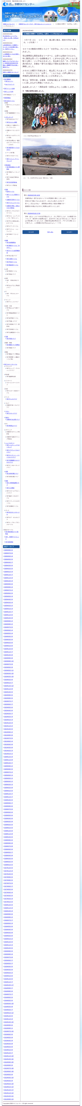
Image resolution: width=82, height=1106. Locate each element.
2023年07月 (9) (8, 664)
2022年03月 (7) (8, 713)
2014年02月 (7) (8, 1009)
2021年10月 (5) (8, 729)
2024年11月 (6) (8, 615)
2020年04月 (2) (8, 781)
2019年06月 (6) (8, 812)
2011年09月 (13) (9, 1099)
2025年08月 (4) (8, 587)
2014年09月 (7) (8, 988)
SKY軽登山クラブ (11, 425)
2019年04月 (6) (8, 818)
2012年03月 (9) (8, 1080)
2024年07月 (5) (8, 627)
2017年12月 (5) (8, 868)
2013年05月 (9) (8, 1037)
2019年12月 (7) (8, 794)
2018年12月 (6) (8, 831)
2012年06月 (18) (9, 1071)
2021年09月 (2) (8, 732)
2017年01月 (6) (8, 901)
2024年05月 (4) (8, 633)
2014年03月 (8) (8, 1006)
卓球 (6, 471)
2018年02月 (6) (8, 861)
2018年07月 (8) (8, 846)
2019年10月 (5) (8, 800)
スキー (7, 411)
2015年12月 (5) (8, 942)
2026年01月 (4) (8, 571)
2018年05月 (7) (8, 852)
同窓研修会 (7, 98)
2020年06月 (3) (8, 775)
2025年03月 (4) (8, 602)
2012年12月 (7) (8, 1053)
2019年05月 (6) (8, 815)
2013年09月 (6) (8, 1025)
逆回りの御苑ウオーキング (10, 72)
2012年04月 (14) (9, 1077)
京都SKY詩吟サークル (13, 199)
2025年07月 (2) (8, 590)
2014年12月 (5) (8, 979)
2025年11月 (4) (8, 578)
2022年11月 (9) (8, 689)
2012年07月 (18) (9, 1068)
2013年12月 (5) (8, 1016)
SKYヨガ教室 (10, 488)
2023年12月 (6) (8, 649)
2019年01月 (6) (8, 827)
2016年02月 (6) (8, 935)
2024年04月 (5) (8, 636)
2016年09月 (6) (8, 914)
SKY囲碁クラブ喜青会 (13, 345)
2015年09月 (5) (8, 951)
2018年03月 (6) (8, 858)
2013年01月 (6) (8, 1050)
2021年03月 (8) (8, 747)
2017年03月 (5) (8, 895)
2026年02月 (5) (8, 568)
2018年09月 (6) (8, 840)
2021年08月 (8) (8, 735)
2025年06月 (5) (8, 593)
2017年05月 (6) (8, 889)
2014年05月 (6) (8, 1000)
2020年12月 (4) (8, 757)
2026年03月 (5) (8, 565)
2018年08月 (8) (8, 843)
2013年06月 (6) (8, 1034)
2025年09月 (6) (8, 584)
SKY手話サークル (11, 262)
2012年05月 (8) (8, 1074)
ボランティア (9, 117)
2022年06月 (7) (8, 704)
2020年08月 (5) (8, 769)
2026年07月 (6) (8, 553)
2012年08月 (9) (8, 1065)
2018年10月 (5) (8, 837)
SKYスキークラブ (11, 413)
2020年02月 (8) (8, 787)
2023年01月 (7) (8, 682)
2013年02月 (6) (8, 1046)
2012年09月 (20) (9, 1062)
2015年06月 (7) (8, 960)
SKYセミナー (9, 81)
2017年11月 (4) (8, 871)
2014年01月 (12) (9, 1013)
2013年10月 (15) (9, 1022)
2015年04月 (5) (8, 966)
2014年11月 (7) (8, 982)
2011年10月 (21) (9, 1096)
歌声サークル (10, 191)
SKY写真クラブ (11, 338)
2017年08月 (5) (8, 880)
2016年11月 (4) (8, 908)
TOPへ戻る (50, 232)
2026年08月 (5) (8, 550)
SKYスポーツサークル (10, 364)
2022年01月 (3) (8, 719)
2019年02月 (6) (8, 824)
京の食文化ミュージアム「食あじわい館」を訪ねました (10, 38)
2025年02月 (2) (8, 605)
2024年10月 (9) (8, 618)
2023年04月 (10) (9, 673)
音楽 (6, 189)
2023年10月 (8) (8, 655)
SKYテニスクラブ (11, 399)
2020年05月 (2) (8, 778)
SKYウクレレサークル (13, 203)
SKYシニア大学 (8, 91)
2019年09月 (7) (8, 803)
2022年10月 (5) (8, 692)
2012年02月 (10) (9, 1084)
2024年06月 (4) (8, 630)
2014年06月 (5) (8, 997)
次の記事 (69, 232)
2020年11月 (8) (8, 760)
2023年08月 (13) (9, 661)
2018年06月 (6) (8, 849)
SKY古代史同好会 (11, 182)
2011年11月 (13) (9, 1093)
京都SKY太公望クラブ (13, 419)
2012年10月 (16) (9, 1059)
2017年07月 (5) (8, 883)
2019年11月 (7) (8, 797)
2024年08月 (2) (8, 624)
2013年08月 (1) (8, 1028)
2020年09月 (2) (8, 766)
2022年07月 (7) (8, 701)
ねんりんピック (9, 84)
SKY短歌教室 (9, 542)
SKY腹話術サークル (12, 265)
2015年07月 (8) (8, 957)
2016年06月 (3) (8, 923)
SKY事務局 (7, 79)
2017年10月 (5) (8, 874)
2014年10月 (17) (9, 985)
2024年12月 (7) (8, 612)
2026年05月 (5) (8, 559)
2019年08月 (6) (8, 806)
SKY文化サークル (9, 101)
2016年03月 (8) (8, 932)
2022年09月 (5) (8, 695)
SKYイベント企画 (9, 88)
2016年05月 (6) (8, 926)
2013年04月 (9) (8, 1040)
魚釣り (7, 417)
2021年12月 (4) (8, 723)
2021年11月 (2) (8, 726)
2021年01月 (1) (8, 753)
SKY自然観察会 (11, 242)
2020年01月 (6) (8, 790)
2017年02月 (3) (8, 898)
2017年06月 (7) (8, 886)
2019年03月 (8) (8, 821)
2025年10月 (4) (8, 581)
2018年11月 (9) (8, 834)
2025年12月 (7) (8, 574)
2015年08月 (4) (8, 954)
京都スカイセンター (9, 24)
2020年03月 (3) (8, 784)
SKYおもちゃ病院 (11, 122)
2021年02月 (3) (8, 750)
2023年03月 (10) (9, 676)
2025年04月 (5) (8, 599)
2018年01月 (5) (8, 864)
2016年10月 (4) (8, 911)
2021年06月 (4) (8, 741)
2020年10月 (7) (8, 763)
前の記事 (31, 232)
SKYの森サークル (11, 259)
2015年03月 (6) (8, 969)
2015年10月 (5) (8, 948)
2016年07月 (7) (8, 920)
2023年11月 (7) (8, 652)
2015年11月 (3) (8, 945)
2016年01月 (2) (8, 939)
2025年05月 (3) (8, 596)
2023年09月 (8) (8, 658)
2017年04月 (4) (8, 892)
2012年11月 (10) (9, 1056)
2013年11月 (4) (8, 1019)
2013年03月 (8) (8, 1043)
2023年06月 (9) (8, 667)
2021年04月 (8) (8, 744)
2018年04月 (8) (8, 855)
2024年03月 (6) (8, 639)
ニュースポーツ (9, 443)
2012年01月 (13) (9, 1087)
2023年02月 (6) (8, 679)
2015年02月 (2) (8, 972)
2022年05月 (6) (8, 707)
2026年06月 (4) (8, 556)
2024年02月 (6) (8, 642)
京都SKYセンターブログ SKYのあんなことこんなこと (35, 24)
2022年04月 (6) (8, 710)
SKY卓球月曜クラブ (12, 473)
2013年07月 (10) (9, 1031)
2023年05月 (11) (9, 670)
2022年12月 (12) (9, 686)
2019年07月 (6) (8, 809)
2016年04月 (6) (8, 929)
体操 (6, 481)
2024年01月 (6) (8, 645)
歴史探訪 (7, 165)
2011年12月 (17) (9, 1090)
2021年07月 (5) (8, 738)
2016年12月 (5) (8, 905)
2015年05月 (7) (8, 963)
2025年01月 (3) (8, 608)
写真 (6, 336)
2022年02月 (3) (8, 716)
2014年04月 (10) (9, 1003)
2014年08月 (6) (8, 991)
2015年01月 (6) (8, 976)
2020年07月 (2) (8, 772)
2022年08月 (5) (8, 698)
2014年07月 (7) (8, 994)
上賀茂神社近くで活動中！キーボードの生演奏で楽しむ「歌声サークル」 (10, 47)
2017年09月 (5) (8, 877)
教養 (6, 240)
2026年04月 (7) (8, 562)
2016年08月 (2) (8, 917)
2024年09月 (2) (8, 621)
